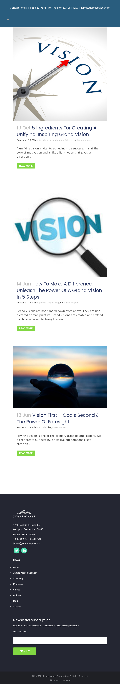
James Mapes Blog (49, 302)
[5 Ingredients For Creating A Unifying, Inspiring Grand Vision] (60, 74)
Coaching (18, 578)
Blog (15, 601)
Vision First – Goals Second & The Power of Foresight (58, 418)
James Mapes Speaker (25, 573)
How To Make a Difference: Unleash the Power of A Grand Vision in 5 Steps (59, 290)
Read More (26, 166)
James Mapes (84, 139)
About (16, 567)
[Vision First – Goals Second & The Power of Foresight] (60, 377)
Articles (43, 139)
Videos (16, 589)
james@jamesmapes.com (95, 7)
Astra (67, 680)
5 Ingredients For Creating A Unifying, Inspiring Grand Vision (57, 131)
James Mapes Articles (61, 139)
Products (18, 584)
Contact (17, 606)
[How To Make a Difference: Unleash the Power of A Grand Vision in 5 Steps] (60, 230)
